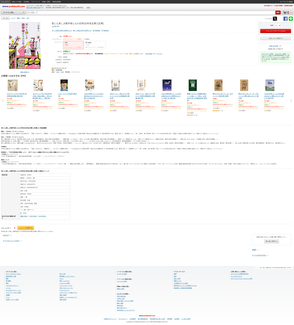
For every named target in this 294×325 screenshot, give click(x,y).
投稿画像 (97, 30)
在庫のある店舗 (273, 46)
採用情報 (169, 318)
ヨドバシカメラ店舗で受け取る (240, 274)
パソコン (8, 288)
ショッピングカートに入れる (275, 31)
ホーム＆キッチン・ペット (13, 290)
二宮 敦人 (54, 26)
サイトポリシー (123, 318)
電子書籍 (8, 281)
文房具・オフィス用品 (12, 299)
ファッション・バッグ (66, 285)
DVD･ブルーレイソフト (66, 288)
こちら (64, 5)
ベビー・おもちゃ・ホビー (13, 274)
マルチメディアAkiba (267, 53)
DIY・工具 (62, 274)
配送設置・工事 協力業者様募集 (183, 288)
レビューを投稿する (26, 228)
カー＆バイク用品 (65, 283)
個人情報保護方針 (143, 318)
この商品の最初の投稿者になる (63, 30)
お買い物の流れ (121, 296)
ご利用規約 (132, 318)
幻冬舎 (65, 57)
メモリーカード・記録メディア (68, 292)
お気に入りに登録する (276, 38)
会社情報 (176, 318)
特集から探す (120, 288)
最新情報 (106, 30)
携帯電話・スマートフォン (67, 276)
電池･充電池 (63, 295)
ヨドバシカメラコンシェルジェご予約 (241, 278)
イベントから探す (122, 281)
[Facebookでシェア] (285, 20)
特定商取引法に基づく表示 (157, 318)
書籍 (53, 70)
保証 (175, 276)
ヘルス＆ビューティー (12, 285)
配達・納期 (120, 303)
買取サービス (177, 281)
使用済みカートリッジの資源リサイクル (185, 285)
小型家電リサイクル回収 (181, 283)
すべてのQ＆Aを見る (259, 255)
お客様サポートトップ (110, 318)
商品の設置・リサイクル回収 (125, 300)
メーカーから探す (122, 274)
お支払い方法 (120, 298)
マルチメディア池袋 (279, 57)
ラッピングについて (236, 276)
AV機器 (8, 295)
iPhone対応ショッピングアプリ (126, 310)
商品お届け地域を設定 (33, 7)
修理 (175, 274)
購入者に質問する (272, 241)
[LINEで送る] (291, 20)
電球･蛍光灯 (63, 299)
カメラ (61, 278)
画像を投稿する (24, 72)
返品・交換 (177, 278)
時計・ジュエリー (65, 281)
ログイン (29, 5)
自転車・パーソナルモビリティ (68, 297)
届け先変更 (149, 53)
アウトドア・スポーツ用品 (13, 292)
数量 (272, 25)
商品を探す (120, 305)
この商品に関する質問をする (83, 30)
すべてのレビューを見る (11, 241)
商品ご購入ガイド (122, 307)
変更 (88, 7)
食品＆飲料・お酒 (11, 276)
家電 (7, 283)
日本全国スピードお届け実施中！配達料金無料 (278, 5)
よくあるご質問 (185, 318)
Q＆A (254, 250)
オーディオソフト (65, 290)
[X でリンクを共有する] (275, 20)
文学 (57, 72)
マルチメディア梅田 (280, 53)
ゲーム (8, 297)
